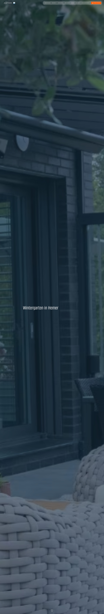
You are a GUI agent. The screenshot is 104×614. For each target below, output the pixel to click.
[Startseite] (9, 3)
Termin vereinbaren (97, 2)
